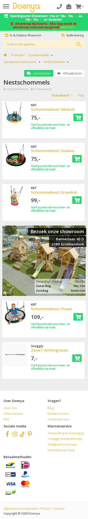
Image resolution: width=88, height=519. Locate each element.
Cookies (59, 508)
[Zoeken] (78, 44)
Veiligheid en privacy (62, 444)
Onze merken (13, 413)
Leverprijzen (41, 73)
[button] (78, 6)
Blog (51, 408)
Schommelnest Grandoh (54, 192)
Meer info (67, 27)
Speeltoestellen (39, 55)
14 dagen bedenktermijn (65, 439)
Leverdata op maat (61, 450)
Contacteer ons (58, 419)
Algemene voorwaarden (21, 508)
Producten (18, 55)
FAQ (6, 419)
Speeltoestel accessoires (20, 62)
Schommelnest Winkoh (53, 109)
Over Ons (10, 408)
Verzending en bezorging (66, 433)
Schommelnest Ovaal (51, 308)
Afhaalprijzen (72, 73)
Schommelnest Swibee (52, 150)
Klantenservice (58, 413)
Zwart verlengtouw (49, 350)
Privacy (45, 508)
